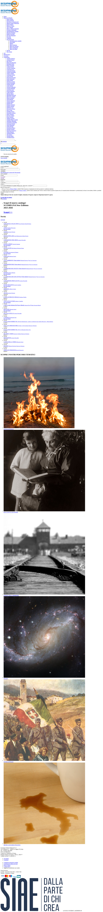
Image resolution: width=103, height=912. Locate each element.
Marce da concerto (14, 46)
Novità (8, 50)
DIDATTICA (7, 54)
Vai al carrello (4, 158)
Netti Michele (10, 99)
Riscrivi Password (5, 187)
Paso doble (12, 42)
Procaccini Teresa (11, 109)
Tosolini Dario (10, 136)
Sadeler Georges (10, 118)
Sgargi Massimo (10, 125)
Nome (2, 181)
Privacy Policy (13, 189)
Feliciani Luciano (11, 81)
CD (4, 53)
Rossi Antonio (10, 117)
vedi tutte (3, 219)
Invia (2, 193)
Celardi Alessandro (11, 72)
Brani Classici (10, 19)
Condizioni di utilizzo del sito (11, 864)
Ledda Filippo (10, 92)
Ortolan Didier (10, 102)
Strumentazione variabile (12, 31)
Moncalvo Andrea (11, 96)
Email (2, 167)
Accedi (2, 178)
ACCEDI (3, 171)
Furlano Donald (10, 84)
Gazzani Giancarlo (11, 87)
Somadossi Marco (11, 128)
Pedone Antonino (11, 104)
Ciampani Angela (11, 75)
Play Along (9, 51)
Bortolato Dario (10, 64)
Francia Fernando (11, 83)
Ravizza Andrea (10, 115)
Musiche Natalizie (11, 32)
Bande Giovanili (10, 34)
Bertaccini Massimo (11, 62)
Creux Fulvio (10, 76)
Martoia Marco (10, 94)
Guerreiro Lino (10, 90)
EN (3, 141)
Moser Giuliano (10, 98)
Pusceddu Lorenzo (11, 113)
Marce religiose (13, 45)
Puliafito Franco (10, 111)
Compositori (7, 57)
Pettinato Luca (10, 107)
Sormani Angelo (10, 129)
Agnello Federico (11, 58)
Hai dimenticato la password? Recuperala (10, 172)
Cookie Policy (7, 866)
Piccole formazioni (11, 35)
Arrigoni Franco (10, 60)
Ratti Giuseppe (10, 114)
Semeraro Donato (11, 123)
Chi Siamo (6, 858)
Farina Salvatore (10, 79)
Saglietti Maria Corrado (12, 119)
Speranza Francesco (11, 130)
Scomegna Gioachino (12, 122)
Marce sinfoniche (14, 47)
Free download (10, 39)
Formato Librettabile (11, 30)
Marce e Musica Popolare (13, 28)
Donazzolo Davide (11, 77)
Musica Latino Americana (13, 23)
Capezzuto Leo (10, 69)
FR (4, 141)
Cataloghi (9, 38)
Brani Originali (10, 20)
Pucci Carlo (9, 110)
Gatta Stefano (10, 85)
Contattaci (6, 860)
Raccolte (9, 37)
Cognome (3, 182)
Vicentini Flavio (10, 137)
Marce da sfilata (13, 49)
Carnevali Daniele (11, 70)
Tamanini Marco (10, 133)
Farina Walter (10, 80)
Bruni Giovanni (10, 65)
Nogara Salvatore (11, 100)
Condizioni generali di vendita (11, 862)
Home (5, 16)
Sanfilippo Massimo (11, 121)
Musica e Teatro (10, 26)
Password (3, 169)
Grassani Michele (11, 88)
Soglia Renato (10, 126)
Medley (11, 43)
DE (6, 141)
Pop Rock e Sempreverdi (13, 22)
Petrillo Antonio (10, 106)
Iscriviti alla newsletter (6, 197)
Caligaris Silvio (10, 66)
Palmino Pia (9, 103)
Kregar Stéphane (11, 91)
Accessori (6, 56)
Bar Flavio (9, 61)
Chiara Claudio (10, 73)
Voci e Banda (10, 27)
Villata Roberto (10, 132)
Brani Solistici (10, 24)
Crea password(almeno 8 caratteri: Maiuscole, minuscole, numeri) (17, 185)
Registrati (3, 176)
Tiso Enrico (9, 134)
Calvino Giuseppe (11, 68)
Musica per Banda (8, 17)
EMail (3, 184)
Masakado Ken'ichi (11, 95)
